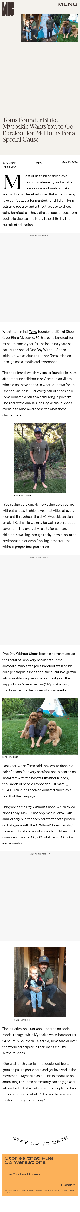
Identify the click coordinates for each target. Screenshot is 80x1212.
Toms (33, 331)
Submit (68, 1185)
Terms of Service (57, 1190)
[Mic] (8, 9)
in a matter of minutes (30, 194)
